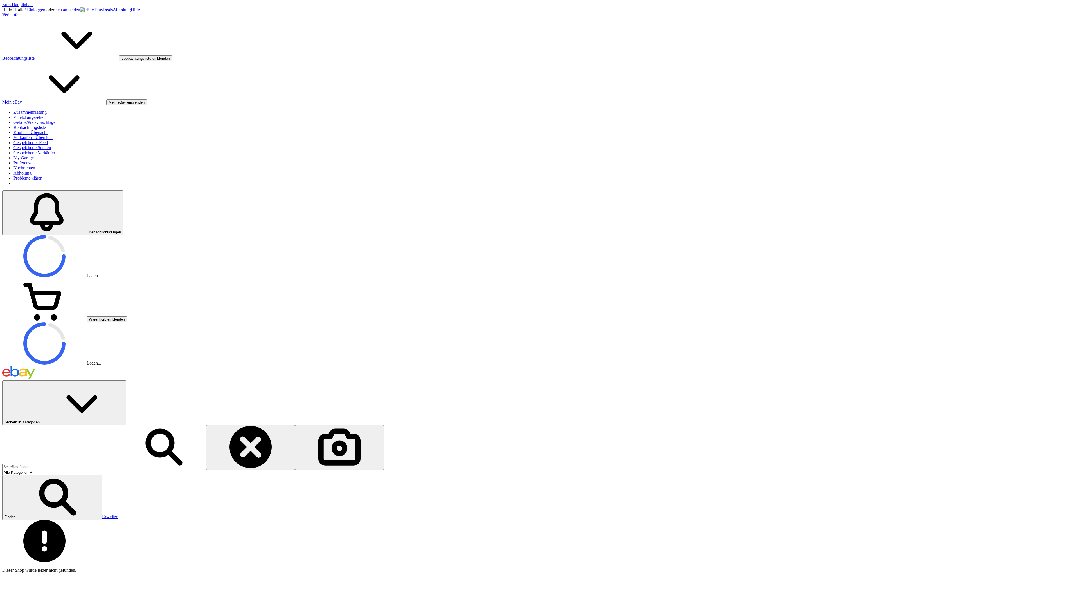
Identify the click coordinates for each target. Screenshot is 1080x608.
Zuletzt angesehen (30, 117)
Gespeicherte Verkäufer (34, 152)
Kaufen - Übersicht (31, 132)
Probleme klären (28, 178)
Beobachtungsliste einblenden (145, 58)
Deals (108, 9)
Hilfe (135, 9)
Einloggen (36, 9)
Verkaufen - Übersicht (33, 137)
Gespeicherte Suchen (32, 147)
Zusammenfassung (30, 112)
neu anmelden (67, 9)
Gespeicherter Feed (31, 142)
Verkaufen (11, 14)
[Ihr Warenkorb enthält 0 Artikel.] (44, 319)
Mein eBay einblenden (127, 102)
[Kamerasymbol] (339, 447)
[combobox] (62, 467)
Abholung (122, 9)
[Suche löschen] (250, 447)
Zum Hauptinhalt (17, 4)
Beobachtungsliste (30, 127)
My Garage (24, 157)
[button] (52, 497)
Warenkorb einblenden (107, 319)
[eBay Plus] (91, 9)
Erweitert (110, 516)
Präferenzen (24, 162)
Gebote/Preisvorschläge (34, 122)
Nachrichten (24, 168)
